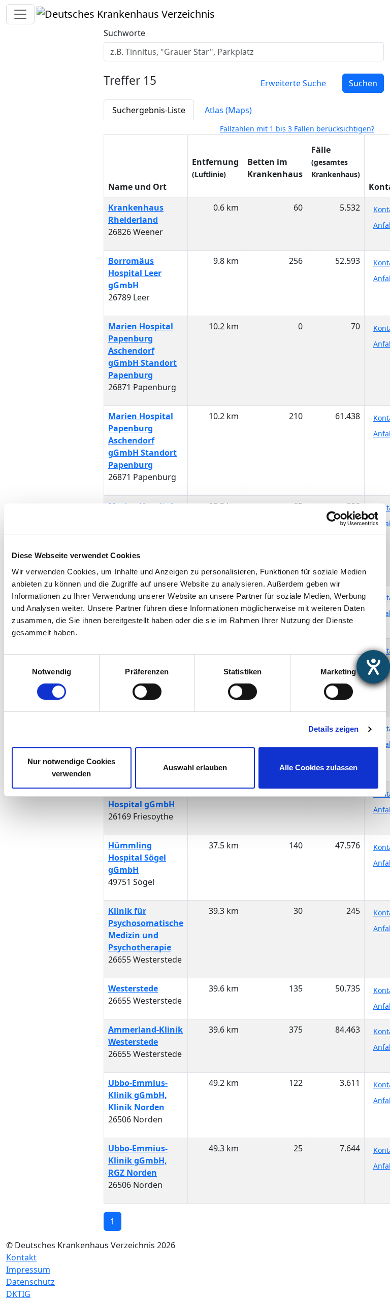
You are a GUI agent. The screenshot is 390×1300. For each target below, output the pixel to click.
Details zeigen (333, 729)
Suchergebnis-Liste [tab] (148, 110)
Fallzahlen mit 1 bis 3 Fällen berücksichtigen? (297, 128)
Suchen (363, 83)
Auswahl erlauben (195, 767)
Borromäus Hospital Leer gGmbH (134, 273)
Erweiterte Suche (293, 83)
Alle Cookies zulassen (318, 767)
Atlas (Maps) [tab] (228, 110)
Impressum (28, 1269)
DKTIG (18, 1293)
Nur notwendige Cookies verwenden (71, 767)
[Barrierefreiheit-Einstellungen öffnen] (373, 666)
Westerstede (133, 988)
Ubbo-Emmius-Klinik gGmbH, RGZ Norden (138, 1160)
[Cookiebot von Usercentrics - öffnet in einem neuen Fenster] (333, 518)
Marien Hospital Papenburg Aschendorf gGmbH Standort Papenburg (142, 351)
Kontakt (21, 1257)
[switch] (147, 691)
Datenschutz (30, 1281)
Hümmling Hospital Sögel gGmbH (137, 857)
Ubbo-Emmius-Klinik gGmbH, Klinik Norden (138, 1095)
